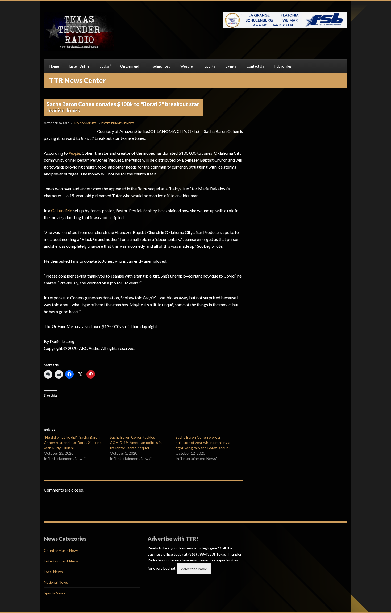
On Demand (129, 66)
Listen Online (79, 66)
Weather (187, 66)
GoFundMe (61, 210)
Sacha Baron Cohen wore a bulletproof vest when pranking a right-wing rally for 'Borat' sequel (203, 442)
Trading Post (160, 66)
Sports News (54, 593)
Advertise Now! (194, 568)
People (74, 153)
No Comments (85, 123)
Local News (53, 571)
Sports (210, 66)
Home (54, 66)
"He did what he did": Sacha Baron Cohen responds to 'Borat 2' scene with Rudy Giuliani (73, 442)
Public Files (283, 66)
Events (231, 66)
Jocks (104, 66)
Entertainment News (117, 123)
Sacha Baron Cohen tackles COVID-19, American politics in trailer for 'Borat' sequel (136, 442)
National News (56, 582)
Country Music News (61, 550)
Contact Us (255, 66)
